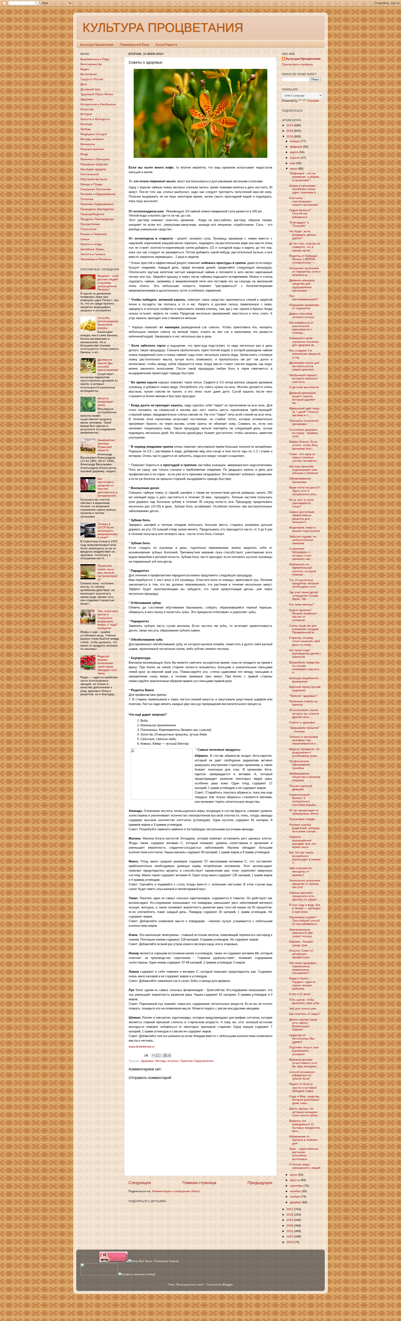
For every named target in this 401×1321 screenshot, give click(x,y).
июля (294, 1174)
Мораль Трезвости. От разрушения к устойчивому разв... (304, 752)
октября (296, 1191)
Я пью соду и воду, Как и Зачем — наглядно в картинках (305, 908)
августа (295, 1180)
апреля (295, 157)
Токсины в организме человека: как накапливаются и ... (304, 740)
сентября (296, 1185)
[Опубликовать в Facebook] (165, 1055)
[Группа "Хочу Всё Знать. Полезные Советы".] (153, 1261)
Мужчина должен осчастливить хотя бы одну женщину (303, 1063)
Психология (88, 229)
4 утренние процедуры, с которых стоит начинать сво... (301, 553)
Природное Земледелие (97, 209)
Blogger (228, 1284)
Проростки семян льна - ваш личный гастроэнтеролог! (107, 572)
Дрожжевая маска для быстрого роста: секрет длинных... (304, 366)
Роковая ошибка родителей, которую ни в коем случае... (304, 828)
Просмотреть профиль (297, 64)
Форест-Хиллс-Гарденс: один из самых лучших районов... (302, 983)
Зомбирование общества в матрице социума (304, 777)
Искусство (87, 109)
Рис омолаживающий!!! (303, 297)
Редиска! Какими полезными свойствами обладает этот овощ (107, 665)
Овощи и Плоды (91, 184)
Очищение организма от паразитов (304, 306)
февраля (296, 146)
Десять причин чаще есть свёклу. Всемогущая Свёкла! (303, 1024)
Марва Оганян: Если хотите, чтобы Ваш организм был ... (303, 445)
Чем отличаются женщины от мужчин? (300, 871)
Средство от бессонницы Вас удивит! (302, 1038)
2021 (290, 1231)
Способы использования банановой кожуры (108, 323)
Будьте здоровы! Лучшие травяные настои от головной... (303, 615)
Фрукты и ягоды (91, 244)
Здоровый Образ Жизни (96, 94)
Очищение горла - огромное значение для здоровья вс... (304, 341)
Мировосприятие (92, 149)
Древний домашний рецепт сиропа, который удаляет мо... (302, 398)
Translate (313, 100)
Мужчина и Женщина (95, 159)
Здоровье (147, 1060)
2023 (290, 1242)
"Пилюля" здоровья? (303, 695)
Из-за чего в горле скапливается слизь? (301, 503)
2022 (290, 1236)
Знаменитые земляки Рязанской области (106, 445)
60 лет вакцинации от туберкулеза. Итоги (304, 812)
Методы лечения (167, 1060)
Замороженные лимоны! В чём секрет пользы (301, 933)
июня (294, 168)
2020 (290, 1225)
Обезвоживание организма (300, 480)
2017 (290, 1209)
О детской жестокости (304, 387)
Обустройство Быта (93, 179)
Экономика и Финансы (95, 259)
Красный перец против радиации (304, 688)
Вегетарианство (91, 64)
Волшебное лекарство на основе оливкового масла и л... (304, 667)
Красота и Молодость (95, 119)
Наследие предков (93, 169)
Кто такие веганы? (301, 604)
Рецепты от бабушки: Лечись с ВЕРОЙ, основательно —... (303, 259)
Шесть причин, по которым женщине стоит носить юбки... (304, 1112)
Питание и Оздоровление (97, 194)
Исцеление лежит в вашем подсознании (304, 529)
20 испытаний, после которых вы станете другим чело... (304, 713)
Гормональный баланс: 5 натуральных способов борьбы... (304, 799)
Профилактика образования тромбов (299, 765)
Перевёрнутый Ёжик (134, 44)
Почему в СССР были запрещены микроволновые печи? (108, 530)
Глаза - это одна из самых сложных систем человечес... (304, 457)
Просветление (90, 224)
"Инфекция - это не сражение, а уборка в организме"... (304, 177)
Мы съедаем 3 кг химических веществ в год (304, 354)
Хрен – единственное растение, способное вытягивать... (304, 1154)
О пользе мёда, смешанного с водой (304, 1166)
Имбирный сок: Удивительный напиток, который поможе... (302, 569)
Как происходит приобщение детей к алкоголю (305, 653)
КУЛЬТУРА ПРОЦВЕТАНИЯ (162, 27)
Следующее (139, 1182)
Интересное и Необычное (98, 104)
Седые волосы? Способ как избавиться (300, 213)
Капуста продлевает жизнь (106, 402)
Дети (83, 84)
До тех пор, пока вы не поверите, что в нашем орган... (304, 247)
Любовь (85, 129)
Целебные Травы (92, 249)
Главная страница (199, 1182)
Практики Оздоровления (197, 1060)
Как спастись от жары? (304, 1013)
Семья (84, 239)
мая (293, 163)
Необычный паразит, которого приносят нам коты (303, 378)
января (295, 141)
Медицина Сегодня (93, 134)
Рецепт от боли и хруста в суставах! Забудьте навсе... (303, 1087)
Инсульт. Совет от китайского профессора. (301, 954)
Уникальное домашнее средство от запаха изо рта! (304, 884)
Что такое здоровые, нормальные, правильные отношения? (303, 968)
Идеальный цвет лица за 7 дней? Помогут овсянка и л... (304, 412)
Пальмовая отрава (302, 819)
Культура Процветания (96, 44)
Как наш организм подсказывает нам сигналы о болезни (303, 470)
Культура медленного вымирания (304, 680)
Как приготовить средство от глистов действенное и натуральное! (108, 487)
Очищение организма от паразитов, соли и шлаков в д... (305, 271)
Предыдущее (260, 1182)
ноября (295, 1196)
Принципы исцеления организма (304, 422)
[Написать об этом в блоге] (157, 1055)
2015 (290, 130)
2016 (290, 136)
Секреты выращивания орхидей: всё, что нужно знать (302, 842)
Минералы (87, 144)
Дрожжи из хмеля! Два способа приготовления (108, 364)
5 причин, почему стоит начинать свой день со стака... (304, 641)
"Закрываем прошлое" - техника (304, 729)
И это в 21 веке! (300, 994)
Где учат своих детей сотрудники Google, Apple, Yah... (304, 596)
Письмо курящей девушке (300, 787)
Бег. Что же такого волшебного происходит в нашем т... (305, 857)
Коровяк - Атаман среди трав (301, 943)
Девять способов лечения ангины (301, 315)
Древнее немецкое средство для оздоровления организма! (302, 285)
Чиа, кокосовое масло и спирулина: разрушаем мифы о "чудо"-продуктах (108, 620)
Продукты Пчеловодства (97, 219)
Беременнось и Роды (94, 59)
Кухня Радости (166, 44)
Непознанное (89, 174)
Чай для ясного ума (302, 1008)
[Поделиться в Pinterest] (169, 1055)
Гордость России (91, 79)
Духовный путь (90, 89)
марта (294, 152)
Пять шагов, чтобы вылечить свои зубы (304, 1001)
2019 (290, 1220)
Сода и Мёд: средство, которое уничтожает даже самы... (304, 1100)
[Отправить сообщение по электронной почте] (146, 1055)
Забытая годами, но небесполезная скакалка (302, 540)
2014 (290, 125)
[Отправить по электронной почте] (153, 1055)
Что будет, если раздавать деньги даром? (302, 235)
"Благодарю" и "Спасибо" (299, 224)
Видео (84, 69)
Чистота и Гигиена (92, 254)
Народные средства (94, 164)
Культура (86, 124)
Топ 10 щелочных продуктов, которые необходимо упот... (304, 583)
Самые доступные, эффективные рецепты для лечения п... (302, 517)
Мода (84, 154)
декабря (296, 1202)
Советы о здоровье (302, 722)
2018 (290, 1214)
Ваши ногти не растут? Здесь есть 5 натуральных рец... (304, 491)
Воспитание (88, 74)
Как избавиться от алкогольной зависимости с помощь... (301, 328)
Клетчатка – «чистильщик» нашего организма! (303, 201)
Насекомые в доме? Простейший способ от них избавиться (304, 920)
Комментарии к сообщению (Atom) (176, 1191)
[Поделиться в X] (161, 1055)
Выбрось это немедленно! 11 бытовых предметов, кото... (304, 1126)
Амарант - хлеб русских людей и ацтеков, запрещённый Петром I (108, 282)
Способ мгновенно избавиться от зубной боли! (302, 1075)
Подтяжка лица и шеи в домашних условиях (304, 1051)
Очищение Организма (95, 189)
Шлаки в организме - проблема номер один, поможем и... (303, 189)
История (86, 114)
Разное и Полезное (93, 234)
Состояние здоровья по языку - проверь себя (303, 433)
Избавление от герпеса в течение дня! (303, 1140)
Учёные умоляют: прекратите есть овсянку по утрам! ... (304, 896)
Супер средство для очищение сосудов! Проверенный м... (304, 629)
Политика (86, 199)
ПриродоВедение (92, 214)
